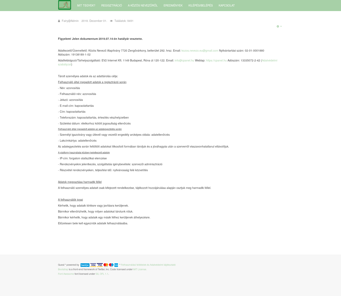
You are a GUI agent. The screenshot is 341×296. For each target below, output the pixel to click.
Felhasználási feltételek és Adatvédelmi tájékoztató (148, 264)
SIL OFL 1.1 (102, 273)
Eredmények (173, 5)
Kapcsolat (227, 5)
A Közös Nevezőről (143, 5)
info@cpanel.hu (184, 60)
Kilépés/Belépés (200, 5)
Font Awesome (66, 273)
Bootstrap (63, 269)
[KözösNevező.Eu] (64, 5)
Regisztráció (111, 5)
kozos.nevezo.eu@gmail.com (200, 50)
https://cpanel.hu (216, 60)
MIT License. (140, 269)
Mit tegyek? (86, 5)
